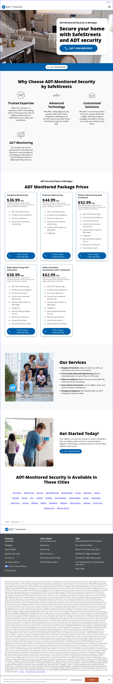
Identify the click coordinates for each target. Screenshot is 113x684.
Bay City (40, 493)
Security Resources (48, 541)
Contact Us (9, 558)
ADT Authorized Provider (50, 558)
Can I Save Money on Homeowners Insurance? (89, 563)
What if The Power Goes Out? (87, 549)
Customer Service (12, 562)
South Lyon (97, 503)
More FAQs (80, 568)
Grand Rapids (60, 498)
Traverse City (49, 508)
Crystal (78, 493)
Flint (32, 498)
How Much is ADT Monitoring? (87, 558)
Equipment (44, 545)
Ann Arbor (17, 493)
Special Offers (10, 549)
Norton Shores (63, 508)
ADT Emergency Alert (49, 562)
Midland (34, 503)
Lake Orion (15, 503)
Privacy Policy (10, 570)
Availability (9, 541)
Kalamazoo (96, 498)
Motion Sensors (46, 553)
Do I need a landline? (84, 545)
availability (15, 522)
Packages (9, 545)
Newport (64, 503)
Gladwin (48, 498)
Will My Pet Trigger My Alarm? (87, 553)
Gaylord (39, 498)
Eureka (24, 498)
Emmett (15, 498)
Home (7, 522)
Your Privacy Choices (17, 566)
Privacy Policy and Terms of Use (36, 672)
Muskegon (53, 503)
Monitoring (44, 549)
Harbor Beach (74, 498)
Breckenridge (67, 493)
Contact (21, 672)
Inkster (86, 498)
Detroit (97, 493)
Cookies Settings (76, 680)
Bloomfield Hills (52, 493)
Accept (91, 680)
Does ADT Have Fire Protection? (88, 541)
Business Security (12, 553)
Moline (43, 503)
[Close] (109, 679)
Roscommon (75, 503)
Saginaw (86, 503)
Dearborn (88, 493)
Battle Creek (29, 493)
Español (108, 2)
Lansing (25, 503)
